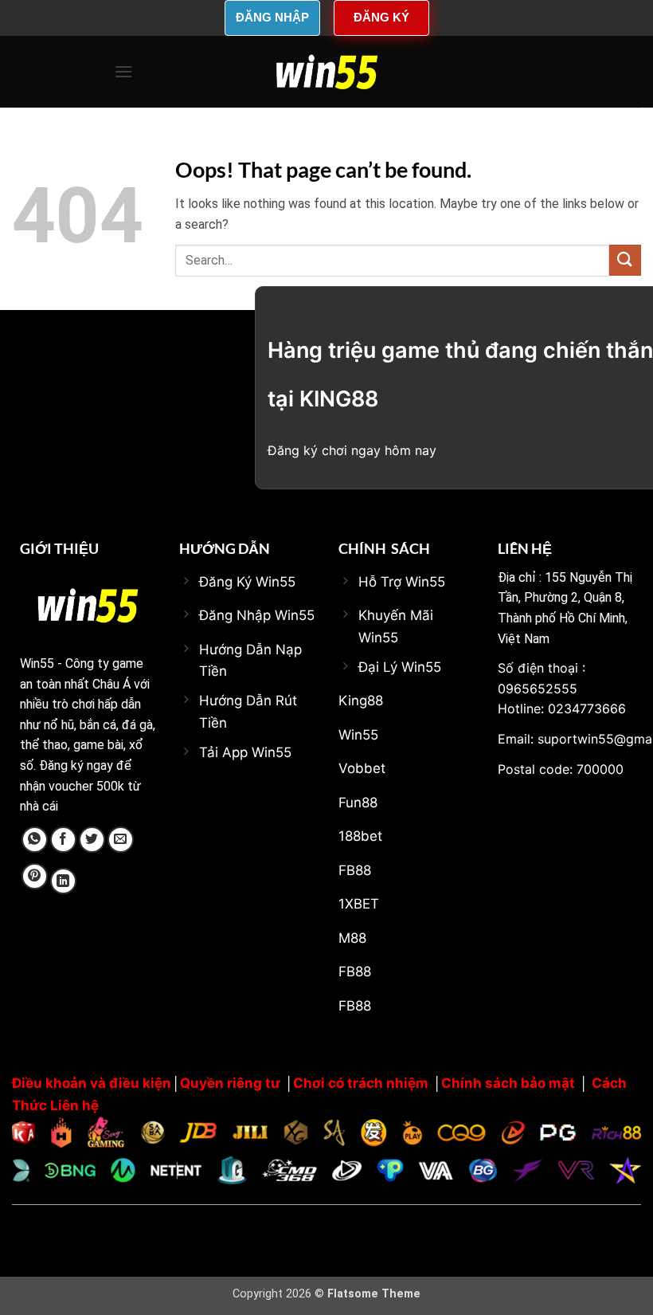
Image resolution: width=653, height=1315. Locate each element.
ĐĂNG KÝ (381, 17)
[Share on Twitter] (92, 839)
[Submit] (625, 260)
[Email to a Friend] (121, 839)
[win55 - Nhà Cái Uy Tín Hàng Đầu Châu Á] (326, 72)
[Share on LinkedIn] (63, 881)
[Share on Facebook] (63, 839)
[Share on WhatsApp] (35, 839)
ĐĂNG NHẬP (272, 17)
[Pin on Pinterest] (35, 876)
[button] (123, 71)
